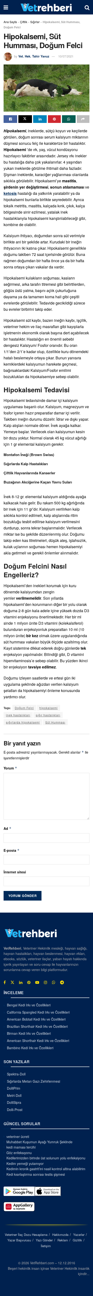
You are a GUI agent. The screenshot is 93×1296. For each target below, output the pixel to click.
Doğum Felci (24, 708)
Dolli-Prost (14, 1109)
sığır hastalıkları (48, 715)
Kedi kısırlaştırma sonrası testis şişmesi (35, 1174)
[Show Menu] (6, 7)
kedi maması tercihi (21, 1147)
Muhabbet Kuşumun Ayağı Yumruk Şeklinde (39, 1141)
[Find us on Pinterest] (29, 982)
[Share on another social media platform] (83, 119)
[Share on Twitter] (25, 119)
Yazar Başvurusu (19, 1240)
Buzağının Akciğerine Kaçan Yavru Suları (38, 482)
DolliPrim (13, 1088)
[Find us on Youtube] (37, 982)
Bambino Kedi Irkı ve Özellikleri (30, 1047)
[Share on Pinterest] (54, 119)
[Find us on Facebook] (5, 982)
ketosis (10, 193)
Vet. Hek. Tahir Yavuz (33, 56)
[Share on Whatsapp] (69, 119)
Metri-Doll (14, 1095)
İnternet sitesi (15, 872)
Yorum (10, 768)
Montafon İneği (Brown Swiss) (29, 454)
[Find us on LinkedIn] (20, 982)
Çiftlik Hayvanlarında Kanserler (29, 473)
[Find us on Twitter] (12, 982)
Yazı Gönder (44, 1240)
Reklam (62, 1240)
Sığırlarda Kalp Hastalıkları (26, 463)
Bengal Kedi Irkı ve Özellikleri (29, 1004)
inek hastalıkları (18, 715)
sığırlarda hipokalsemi (23, 722)
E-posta (12, 850)
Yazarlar (78, 1234)
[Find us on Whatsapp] (53, 982)
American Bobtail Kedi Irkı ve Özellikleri (36, 1019)
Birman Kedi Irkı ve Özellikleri (29, 1033)
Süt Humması (55, 722)
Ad (7, 828)
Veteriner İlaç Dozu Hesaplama (26, 1234)
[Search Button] (87, 7)
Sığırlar (35, 22)
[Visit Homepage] (46, 7)
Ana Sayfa (10, 22)
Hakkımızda (60, 1234)
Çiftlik (23, 22)
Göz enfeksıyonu (19, 1152)
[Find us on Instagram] (45, 982)
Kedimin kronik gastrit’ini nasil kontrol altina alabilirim (45, 1168)
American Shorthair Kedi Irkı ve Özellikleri (38, 1040)
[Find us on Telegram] (62, 982)
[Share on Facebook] (10, 119)
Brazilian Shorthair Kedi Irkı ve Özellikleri (37, 1026)
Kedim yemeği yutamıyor (25, 1163)
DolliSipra (14, 1102)
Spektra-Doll (16, 1074)
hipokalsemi (48, 708)
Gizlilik (77, 1240)
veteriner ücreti (17, 1136)
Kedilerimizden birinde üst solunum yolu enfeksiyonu (45, 1158)
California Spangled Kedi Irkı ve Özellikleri (38, 1012)
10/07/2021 (65, 56)
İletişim (46, 1245)
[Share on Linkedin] (40, 119)
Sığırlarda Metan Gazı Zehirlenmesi (33, 1081)
